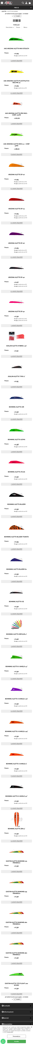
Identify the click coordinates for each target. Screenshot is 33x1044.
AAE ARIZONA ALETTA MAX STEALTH (16, 48)
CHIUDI (31, 1027)
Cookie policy (10, 1032)
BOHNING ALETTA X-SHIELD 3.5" (16, 796)
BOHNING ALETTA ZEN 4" (16, 829)
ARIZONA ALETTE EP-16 (16, 174)
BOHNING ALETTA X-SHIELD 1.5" (16, 666)
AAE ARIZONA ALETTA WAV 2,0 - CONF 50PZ (16, 144)
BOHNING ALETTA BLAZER (16, 504)
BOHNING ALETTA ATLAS (16, 472)
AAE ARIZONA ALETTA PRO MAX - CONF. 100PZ (16, 114)
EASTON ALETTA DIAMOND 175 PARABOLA (16, 862)
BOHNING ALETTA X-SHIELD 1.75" (16, 699)
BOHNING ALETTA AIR (16, 407)
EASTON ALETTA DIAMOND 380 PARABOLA (16, 953)
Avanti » (18, 16)
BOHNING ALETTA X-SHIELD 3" (16, 764)
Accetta (16, 1041)
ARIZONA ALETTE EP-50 (16, 311)
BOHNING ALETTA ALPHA (16, 439)
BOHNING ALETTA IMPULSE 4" (16, 634)
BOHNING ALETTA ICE (16, 601)
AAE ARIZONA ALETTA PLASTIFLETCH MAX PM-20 (16, 81)
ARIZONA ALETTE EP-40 (16, 277)
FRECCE (16, 7)
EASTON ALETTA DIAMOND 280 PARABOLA (16, 923)
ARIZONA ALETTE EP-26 (16, 243)
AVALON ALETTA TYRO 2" (16, 376)
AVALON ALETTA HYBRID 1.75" (16, 346)
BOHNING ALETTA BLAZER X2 (16, 569)
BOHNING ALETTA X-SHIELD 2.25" (16, 731)
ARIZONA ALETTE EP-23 (16, 209)
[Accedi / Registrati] (26, 3)
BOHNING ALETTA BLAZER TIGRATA (16, 537)
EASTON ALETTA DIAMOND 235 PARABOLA (16, 892)
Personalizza (16, 1036)
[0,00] (30, 3)
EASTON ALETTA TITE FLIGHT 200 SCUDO (16, 984)
